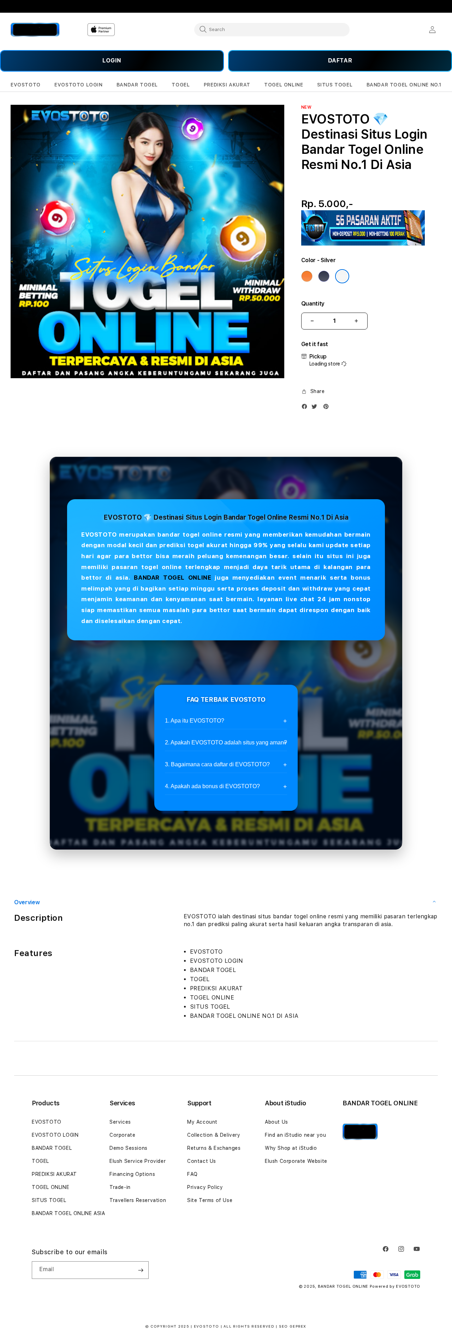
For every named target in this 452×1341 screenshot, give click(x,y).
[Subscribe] (140, 1270)
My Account (202, 1122)
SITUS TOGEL (49, 1200)
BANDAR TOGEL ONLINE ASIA (68, 1213)
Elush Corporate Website (296, 1161)
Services (120, 1122)
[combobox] (272, 29)
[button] (26, 85)
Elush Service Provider (137, 1161)
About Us (276, 1122)
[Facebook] (306, 408)
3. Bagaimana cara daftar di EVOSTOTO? (217, 764)
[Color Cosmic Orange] (307, 276)
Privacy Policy (205, 1187)
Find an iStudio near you (295, 1135)
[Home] (35, 30)
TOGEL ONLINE (50, 1187)
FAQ (192, 1174)
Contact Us (201, 1161)
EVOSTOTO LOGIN (55, 1135)
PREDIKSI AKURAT (54, 1174)
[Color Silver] (342, 276)
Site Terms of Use (209, 1200)
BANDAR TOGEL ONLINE (172, 577)
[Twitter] (316, 408)
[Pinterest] (328, 408)
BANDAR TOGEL (52, 1148)
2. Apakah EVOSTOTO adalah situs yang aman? (226, 742)
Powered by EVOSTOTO (395, 1286)
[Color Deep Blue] (323, 276)
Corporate (122, 1135)
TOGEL (40, 1161)
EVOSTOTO (46, 1122)
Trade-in (120, 1187)
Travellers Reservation (137, 1200)
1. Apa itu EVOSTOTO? (194, 721)
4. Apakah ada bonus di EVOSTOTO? (212, 786)
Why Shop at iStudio (291, 1148)
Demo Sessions (128, 1148)
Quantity (313, 303)
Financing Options (132, 1174)
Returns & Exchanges (213, 1148)
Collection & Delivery (213, 1135)
